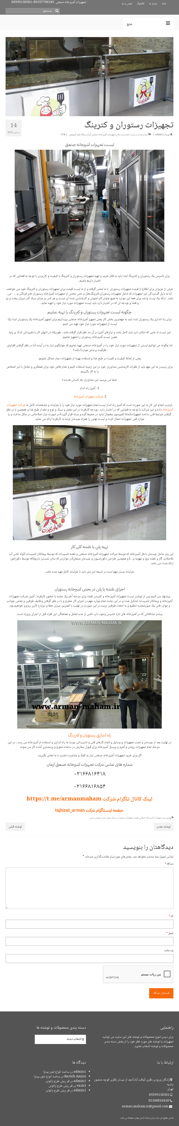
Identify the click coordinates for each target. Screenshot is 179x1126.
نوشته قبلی (15, 827)
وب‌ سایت (168, 950)
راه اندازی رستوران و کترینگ (89, 735)
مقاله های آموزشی (77, 134)
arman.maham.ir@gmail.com (145, 1106)
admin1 (159, 134)
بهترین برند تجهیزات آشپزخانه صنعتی (155, 818)
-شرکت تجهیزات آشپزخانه (89, 397)
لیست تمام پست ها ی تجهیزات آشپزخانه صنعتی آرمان (110, 134)
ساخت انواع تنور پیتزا (56, 1072)
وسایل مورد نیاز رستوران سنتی (103, 818)
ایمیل (169, 933)
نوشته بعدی (164, 827)
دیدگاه (169, 864)
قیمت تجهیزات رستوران (128, 818)
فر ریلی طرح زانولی (57, 1081)
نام (171, 916)
